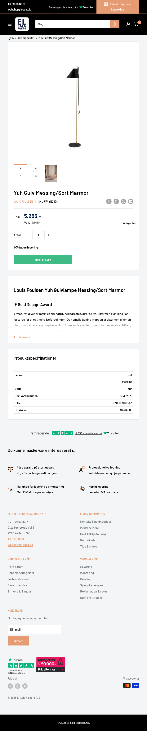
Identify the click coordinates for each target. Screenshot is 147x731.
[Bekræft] (114, 24)
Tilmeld (18, 641)
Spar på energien (91, 585)
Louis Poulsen (23, 201)
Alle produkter (26, 38)
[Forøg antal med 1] (49, 235)
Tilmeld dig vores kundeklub (120, 6)
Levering (86, 566)
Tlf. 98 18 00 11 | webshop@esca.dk (19, 6)
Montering (87, 573)
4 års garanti (16, 566)
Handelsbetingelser (21, 573)
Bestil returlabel (91, 597)
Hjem (11, 38)
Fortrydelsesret (18, 579)
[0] (136, 24)
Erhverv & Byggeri (20, 591)
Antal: (18, 235)
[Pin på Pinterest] (116, 201)
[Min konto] (128, 24)
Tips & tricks (88, 546)
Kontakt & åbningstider (95, 521)
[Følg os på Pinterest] (25, 686)
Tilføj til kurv (42, 259)
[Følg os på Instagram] (17, 686)
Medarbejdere (89, 528)
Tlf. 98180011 (16, 539)
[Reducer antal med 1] (28, 235)
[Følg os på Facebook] (10, 686)
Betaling (85, 579)
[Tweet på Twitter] (123, 201)
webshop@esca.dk (20, 544)
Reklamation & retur (93, 591)
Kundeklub (87, 540)
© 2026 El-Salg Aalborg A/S (73, 722)
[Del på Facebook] (109, 201)
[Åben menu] (9, 24)
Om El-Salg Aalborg (93, 534)
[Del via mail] (130, 201)
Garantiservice (17, 585)
